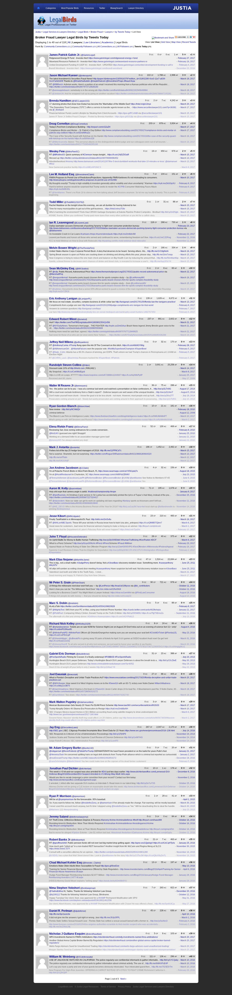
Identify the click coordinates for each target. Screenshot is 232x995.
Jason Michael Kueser (63, 75)
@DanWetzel (58, 695)
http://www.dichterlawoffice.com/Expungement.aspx (72, 780)
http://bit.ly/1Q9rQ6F (58, 972)
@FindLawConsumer (145, 592)
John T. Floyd (58, 536)
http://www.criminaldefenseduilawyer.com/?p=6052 (110, 664)
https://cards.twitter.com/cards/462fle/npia (142, 610)
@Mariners (54, 809)
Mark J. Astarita (59, 447)
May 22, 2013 (188, 667)
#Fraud (121, 543)
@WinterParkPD (60, 632)
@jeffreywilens (81, 342)
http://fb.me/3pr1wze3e (59, 914)
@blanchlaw (83, 406)
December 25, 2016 (186, 495)
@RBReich (57, 84)
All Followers (125, 46)
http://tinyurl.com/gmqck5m (61, 826)
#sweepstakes (104, 616)
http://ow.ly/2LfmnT (164, 392)
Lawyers (109, 32)
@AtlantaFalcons (79, 349)
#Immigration (149, 550)
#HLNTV (53, 565)
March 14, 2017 (188, 368)
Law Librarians (92, 42)
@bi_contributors (142, 586)
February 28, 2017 (186, 345)
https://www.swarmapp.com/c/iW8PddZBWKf (109, 474)
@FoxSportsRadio (57, 657)
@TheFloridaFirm (86, 248)
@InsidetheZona (88, 803)
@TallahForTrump (85, 751)
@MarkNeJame (81, 560)
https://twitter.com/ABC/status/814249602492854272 (92, 758)
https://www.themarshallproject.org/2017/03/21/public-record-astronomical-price (127, 272)
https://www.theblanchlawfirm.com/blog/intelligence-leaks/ (116, 416)
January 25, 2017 (187, 375)
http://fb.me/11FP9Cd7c (110, 450)
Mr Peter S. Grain (60, 582)
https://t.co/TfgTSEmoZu (153, 613)
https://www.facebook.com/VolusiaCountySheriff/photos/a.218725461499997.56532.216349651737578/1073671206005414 (106, 646)
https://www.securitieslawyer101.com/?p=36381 (154, 107)
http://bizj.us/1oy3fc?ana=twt (132, 506)
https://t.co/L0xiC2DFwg (160, 237)
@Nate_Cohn (58, 352)
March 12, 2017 (188, 457)
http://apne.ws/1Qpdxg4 (142, 843)
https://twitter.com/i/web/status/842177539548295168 (73, 144)
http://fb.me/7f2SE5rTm (162, 967)
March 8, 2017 (188, 167)
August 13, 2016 (187, 596)
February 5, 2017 (187, 349)
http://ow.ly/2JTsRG (167, 399)
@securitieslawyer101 (151, 113)
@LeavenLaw (81, 223)
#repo (93, 234)
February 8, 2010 (187, 430)
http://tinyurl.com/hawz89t (150, 820)
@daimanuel (171, 161)
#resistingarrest (139, 823)
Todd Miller (56, 202)
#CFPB (121, 187)
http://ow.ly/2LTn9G (162, 389)
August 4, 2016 (188, 627)
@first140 (53, 433)
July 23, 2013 (189, 657)
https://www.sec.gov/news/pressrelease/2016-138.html (150, 730)
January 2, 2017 (187, 754)
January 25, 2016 (187, 843)
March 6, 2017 (188, 523)
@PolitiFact (57, 613)
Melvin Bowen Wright (62, 247)
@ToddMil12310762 (74, 202)
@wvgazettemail (60, 277)
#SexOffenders (140, 547)
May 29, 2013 (188, 664)
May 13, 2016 (188, 866)
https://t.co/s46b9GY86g (133, 345)
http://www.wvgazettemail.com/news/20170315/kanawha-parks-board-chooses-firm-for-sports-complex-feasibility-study (103, 280)
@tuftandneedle (165, 506)
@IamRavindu (59, 495)
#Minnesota (152, 547)
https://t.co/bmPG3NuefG (60, 629)
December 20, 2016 (186, 891)
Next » (123, 979)
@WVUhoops (58, 683)
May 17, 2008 (188, 378)
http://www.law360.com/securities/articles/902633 (136, 705)
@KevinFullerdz (69, 751)
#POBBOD (109, 657)
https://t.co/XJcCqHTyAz (164, 843)
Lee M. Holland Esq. (62, 174)
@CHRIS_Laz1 (59, 358)
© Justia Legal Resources (87, 986)
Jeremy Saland (58, 816)
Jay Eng (54, 727)
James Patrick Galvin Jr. (64, 54)
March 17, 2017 (188, 107)
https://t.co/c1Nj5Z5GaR (118, 154)
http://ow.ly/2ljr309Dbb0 (110, 540)
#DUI (104, 772)
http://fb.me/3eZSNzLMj (59, 926)
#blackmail (116, 832)
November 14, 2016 (186, 506)
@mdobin (72, 603)
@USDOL (53, 855)
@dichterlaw (85, 768)
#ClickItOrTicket (157, 632)
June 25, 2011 (188, 563)
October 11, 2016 (187, 586)
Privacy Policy (124, 986)
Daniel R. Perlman (60, 910)
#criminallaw (109, 823)
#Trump (72, 345)
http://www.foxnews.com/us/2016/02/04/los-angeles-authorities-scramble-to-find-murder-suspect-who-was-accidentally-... (104, 924)
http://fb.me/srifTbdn (58, 457)
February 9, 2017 (187, 183)
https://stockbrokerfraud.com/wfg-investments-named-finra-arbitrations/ (125, 937)
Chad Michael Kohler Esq (65, 862)
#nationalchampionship (99, 491)
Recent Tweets (189, 42)
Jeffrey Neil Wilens (61, 342)
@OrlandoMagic (59, 638)
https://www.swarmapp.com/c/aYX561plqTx (118, 471)
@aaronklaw (75, 488)
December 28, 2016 (186, 758)
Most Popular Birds (70, 8)
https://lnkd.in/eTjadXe (130, 529)
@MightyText (58, 610)
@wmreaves (80, 386)
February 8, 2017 (187, 305)
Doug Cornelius (59, 123)
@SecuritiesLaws (69, 727)
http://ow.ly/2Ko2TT (165, 395)
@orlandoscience (60, 627)
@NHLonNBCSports (62, 523)
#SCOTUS (138, 550)
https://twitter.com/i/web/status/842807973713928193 (73, 87)
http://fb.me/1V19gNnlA (157, 251)
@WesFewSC (72, 151)
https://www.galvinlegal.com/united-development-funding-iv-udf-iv (143, 65)
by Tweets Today (122, 32)
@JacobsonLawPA (75, 478)
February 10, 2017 (186, 529)
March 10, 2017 (188, 177)
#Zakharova (136, 832)
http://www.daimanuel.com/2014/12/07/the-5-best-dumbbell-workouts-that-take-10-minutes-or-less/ (119, 161)
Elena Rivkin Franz (61, 426)
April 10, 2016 (188, 914)
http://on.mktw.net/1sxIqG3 (119, 596)
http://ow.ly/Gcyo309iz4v (84, 543)
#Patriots (115, 358)
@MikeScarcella (59, 142)
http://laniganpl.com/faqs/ (89, 308)
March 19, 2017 (188, 78)
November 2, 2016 (186, 777)
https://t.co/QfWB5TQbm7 (150, 523)
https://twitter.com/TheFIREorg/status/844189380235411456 (82, 322)
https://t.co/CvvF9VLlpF (59, 635)
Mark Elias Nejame (61, 559)
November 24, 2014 (186, 734)
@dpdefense (79, 911)
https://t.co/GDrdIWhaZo (79, 133)
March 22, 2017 (188, 272)
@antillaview (136, 478)
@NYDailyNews (59, 326)
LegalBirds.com (65, 986)
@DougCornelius (79, 124)
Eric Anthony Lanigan (63, 298)
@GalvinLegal (87, 55)
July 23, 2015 (189, 474)
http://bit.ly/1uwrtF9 (109, 741)
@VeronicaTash (56, 754)
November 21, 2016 (186, 501)
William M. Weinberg (62, 956)
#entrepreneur (63, 509)
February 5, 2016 (187, 761)
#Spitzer (75, 832)
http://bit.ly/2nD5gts (169, 212)
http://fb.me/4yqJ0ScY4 (160, 261)
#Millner (128, 543)
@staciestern (58, 501)
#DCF (153, 540)
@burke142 (87, 748)
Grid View (165, 42)
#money (69, 161)
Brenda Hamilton (60, 100)
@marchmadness (60, 689)
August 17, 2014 (187, 389)
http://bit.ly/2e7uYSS (146, 783)
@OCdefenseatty (84, 957)
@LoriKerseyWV (137, 277)
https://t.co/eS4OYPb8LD (122, 616)
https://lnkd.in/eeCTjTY (59, 848)
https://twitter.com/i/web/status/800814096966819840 (73, 503)
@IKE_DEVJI (58, 506)
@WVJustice (82, 268)
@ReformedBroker (93, 478)
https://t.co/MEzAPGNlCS (89, 167)
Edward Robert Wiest (62, 319)
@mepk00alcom (98, 81)
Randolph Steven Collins (65, 365)
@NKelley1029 (83, 624)
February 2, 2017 (187, 550)
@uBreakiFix (75, 638)
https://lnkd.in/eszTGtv (115, 208)
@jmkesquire (85, 75)
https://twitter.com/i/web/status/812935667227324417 (73, 497)
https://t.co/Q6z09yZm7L (155, 855)
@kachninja (72, 358)
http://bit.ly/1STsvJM (135, 855)
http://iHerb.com (77, 368)
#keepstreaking (71, 809)
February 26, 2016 (186, 970)
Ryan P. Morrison (60, 796)
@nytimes (56, 289)
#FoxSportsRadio (123, 657)
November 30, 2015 (186, 846)
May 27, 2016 (188, 904)
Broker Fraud (97, 32)
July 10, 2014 (189, 399)
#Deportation (55, 552)
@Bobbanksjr (78, 840)
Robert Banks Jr (59, 839)
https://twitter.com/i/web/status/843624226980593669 (78, 328)
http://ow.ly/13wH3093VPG (120, 547)
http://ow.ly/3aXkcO (158, 921)
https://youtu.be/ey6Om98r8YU (113, 881)
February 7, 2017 (187, 308)
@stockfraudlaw (93, 934)
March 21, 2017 (188, 322)
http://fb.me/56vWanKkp (168, 258)
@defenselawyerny (78, 817)
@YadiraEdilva (56, 891)
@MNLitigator (73, 516)
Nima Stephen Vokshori (64, 887)
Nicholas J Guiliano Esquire (67, 933)
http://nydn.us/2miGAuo (115, 326)
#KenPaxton (144, 540)
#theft (135, 820)
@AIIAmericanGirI (60, 349)
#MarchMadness (162, 683)
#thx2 (51, 164)
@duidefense (82, 654)
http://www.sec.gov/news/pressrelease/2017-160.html (73, 714)
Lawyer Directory (136, 8)
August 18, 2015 (187, 471)
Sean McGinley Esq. (62, 268)
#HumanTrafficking (130, 540)
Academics (107, 42)
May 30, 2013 (188, 660)
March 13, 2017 (188, 158)
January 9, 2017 (187, 491)
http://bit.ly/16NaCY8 (105, 667)
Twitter (102, 8)
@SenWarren (58, 192)
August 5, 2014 (188, 392)
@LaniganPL (84, 299)
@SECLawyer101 (80, 101)
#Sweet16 (113, 683)
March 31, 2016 (188, 638)
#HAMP (101, 898)
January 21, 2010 (187, 437)
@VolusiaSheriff (59, 644)
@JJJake (83, 468)
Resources (89, 8)
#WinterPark (74, 632)
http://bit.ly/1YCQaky (169, 960)
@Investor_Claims (91, 863)
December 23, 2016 (186, 68)
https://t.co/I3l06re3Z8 (84, 138)
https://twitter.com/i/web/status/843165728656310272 (73, 691)
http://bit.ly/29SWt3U (132, 613)
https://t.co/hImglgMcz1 (174, 646)
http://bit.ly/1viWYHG (133, 737)
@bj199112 (54, 894)
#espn (113, 491)
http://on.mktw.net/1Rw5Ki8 (108, 589)
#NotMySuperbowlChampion (121, 349)
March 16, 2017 (188, 136)
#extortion (126, 832)
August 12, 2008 (187, 413)
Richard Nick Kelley (62, 623)
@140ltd (125, 478)
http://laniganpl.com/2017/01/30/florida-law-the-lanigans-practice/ (145, 302)
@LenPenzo (104, 586)
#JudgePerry (83, 563)
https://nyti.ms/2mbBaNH (116, 708)
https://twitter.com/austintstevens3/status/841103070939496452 (89, 158)
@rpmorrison (78, 796)
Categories (51, 8)
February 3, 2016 (187, 924)
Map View (176, 42)
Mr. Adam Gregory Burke (65, 747)
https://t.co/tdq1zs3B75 (59, 686)
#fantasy (126, 501)
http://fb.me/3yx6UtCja (165, 904)
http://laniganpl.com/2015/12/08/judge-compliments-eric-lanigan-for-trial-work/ (118, 305)
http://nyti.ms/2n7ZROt (59, 291)
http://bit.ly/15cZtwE (167, 660)
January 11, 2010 (187, 440)
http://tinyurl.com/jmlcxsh (149, 526)
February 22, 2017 (186, 234)
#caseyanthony (166, 563)
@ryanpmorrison (66, 799)
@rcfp (55, 272)
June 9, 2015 (189, 478)
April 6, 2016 (189, 869)
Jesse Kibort (57, 516)
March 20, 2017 (188, 104)
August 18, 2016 (187, 592)
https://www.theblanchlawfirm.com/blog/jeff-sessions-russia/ (120, 419)
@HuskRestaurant (63, 474)
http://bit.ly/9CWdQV (71, 409)
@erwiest (82, 319)
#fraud (127, 81)
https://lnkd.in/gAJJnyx (141, 104)
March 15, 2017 (188, 113)
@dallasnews (55, 230)
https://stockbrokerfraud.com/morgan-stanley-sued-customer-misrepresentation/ (138, 949)
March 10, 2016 (188, 960)
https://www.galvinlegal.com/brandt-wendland (101, 68)
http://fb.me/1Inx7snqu (163, 254)
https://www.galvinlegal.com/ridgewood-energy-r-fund (113, 58)
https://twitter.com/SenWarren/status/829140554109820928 (87, 606)
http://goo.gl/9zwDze (110, 866)
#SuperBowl (140, 349)
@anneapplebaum (60, 90)
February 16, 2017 (186, 61)
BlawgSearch (116, 8)
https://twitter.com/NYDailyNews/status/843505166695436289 (137, 335)
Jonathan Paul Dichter (63, 768)
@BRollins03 (58, 154)
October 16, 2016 (187, 820)
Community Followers (84, 46)
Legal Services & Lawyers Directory (59, 32)
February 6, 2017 (187, 312)
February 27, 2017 (186, 58)
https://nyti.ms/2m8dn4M (124, 234)
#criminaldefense (124, 820)
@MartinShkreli (74, 761)
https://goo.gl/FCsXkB (128, 113)
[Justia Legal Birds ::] (57, 21)
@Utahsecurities (85, 702)
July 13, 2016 (189, 616)
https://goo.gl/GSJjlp (124, 116)
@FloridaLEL (171, 632)
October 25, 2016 (187, 783)
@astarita (74, 447)
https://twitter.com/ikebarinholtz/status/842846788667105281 (143, 93)
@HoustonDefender (77, 537)
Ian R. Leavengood (61, 222)
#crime (113, 820)
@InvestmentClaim (84, 174)
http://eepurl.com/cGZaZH (98, 127)
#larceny (105, 820)
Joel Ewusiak (57, 674)
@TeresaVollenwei (58, 478)
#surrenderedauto (104, 234)
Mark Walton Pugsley (62, 701)
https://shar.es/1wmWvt (120, 592)
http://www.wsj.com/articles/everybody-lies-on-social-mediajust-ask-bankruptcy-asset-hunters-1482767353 (106, 312)
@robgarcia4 (55, 751)
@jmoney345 (55, 440)
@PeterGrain (78, 583)
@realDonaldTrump (58, 758)
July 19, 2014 (189, 395)
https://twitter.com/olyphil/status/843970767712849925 (113, 331)
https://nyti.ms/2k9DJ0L (59, 189)
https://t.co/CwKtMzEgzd (74, 371)
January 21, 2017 (187, 610)
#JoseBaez (113, 563)
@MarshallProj (56, 274)
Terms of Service (108, 986)
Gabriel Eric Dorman (62, 653)
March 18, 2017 (188, 84)
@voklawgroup (88, 888)
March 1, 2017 (188, 526)
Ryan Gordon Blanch (62, 406)
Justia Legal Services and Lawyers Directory (153, 986)
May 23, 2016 (188, 632)
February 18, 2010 (186, 409)
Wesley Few (57, 151)
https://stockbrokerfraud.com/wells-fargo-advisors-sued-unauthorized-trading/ (133, 946)
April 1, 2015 (189, 799)
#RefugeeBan (162, 550)
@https (86, 365)
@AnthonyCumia (60, 345)
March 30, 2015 (188, 803)
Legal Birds (83, 32)
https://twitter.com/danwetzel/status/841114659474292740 (102, 695)
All (69, 42)
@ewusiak (72, 674)
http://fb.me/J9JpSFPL (110, 917)
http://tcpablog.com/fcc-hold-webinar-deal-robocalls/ (122, 241)
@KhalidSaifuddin (81, 81)
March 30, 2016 (188, 644)
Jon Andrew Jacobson (63, 467)
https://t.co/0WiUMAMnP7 (155, 416)
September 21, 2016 (185, 613)
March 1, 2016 (188, 917)
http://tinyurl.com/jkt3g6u (161, 832)
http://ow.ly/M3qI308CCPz (121, 550)
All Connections (106, 46)
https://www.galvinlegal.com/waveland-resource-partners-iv (120, 61)
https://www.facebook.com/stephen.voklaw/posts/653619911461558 (80, 900)
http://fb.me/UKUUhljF (59, 461)
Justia (38, 32)
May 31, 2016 (188, 898)
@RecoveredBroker (112, 478)
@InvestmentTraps (114, 81)
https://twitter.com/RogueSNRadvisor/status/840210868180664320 (120, 454)
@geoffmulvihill (59, 843)
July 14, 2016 (189, 730)
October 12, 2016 (187, 894)
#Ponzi (99, 543)
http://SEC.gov (55, 730)
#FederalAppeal (165, 547)
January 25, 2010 (187, 433)
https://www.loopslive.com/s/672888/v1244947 (99, 375)
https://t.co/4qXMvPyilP (132, 375)
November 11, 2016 (186, 237)
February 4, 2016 (187, 921)
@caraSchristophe (57, 761)
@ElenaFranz (81, 427)
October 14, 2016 (187, 786)
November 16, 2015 (186, 852)
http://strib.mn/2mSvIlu (101, 519)
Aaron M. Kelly (58, 488)
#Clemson (87, 154)
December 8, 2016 (186, 772)
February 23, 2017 (186, 226)
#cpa (132, 81)
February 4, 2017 (187, 65)
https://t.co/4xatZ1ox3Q (59, 641)
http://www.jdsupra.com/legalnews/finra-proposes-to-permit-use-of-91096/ (83, 180)
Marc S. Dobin (58, 603)
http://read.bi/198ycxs (120, 586)
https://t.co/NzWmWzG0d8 (160, 419)
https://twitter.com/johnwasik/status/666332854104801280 (121, 852)
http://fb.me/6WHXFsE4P (156, 963)
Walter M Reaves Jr (61, 385)
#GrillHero (92, 616)
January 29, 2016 (187, 875)
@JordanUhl (58, 93)
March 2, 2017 (188, 419)
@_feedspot (58, 110)
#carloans (85, 234)
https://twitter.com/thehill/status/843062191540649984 (123, 90)
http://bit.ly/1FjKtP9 (117, 734)
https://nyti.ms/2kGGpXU (164, 183)
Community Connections (57, 46)
